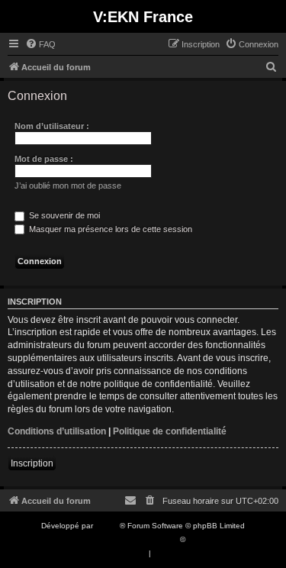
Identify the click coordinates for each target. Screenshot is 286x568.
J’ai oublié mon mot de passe (67, 185)
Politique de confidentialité (170, 431)
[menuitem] (40, 44)
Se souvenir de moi (63, 215)
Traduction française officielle (127, 539)
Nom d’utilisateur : (51, 126)
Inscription (32, 463)
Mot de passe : (43, 158)
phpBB (107, 525)
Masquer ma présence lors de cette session (109, 229)
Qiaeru (199, 539)
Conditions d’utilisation (57, 431)
